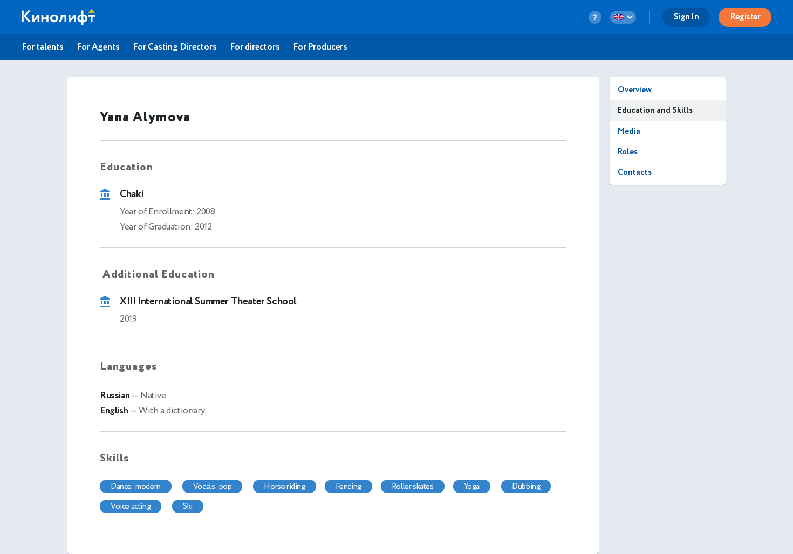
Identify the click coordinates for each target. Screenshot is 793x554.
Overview (635, 89)
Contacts (635, 172)
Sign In (686, 17)
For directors (255, 47)
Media (629, 131)
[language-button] (623, 17)
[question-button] (595, 17)
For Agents (98, 47)
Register (745, 17)
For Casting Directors (175, 47)
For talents (43, 47)
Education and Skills (655, 110)
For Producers (320, 47)
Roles (628, 151)
